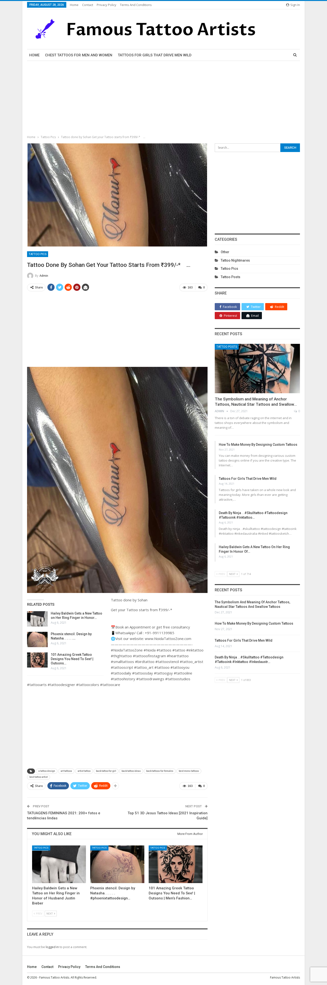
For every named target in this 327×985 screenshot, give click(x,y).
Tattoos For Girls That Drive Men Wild (155, 55)
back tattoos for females (159, 771)
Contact (87, 5)
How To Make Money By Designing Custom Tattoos (258, 444)
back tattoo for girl (106, 771)
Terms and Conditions (136, 5)
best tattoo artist (38, 777)
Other (225, 252)
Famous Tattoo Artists (285, 977)
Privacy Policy (106, 5)
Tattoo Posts (230, 277)
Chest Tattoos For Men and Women (78, 55)
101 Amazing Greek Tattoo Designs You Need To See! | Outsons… (72, 659)
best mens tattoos (189, 771)
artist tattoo (84, 771)
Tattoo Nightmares (235, 260)
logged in (52, 947)
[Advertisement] (163, 96)
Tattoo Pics (37, 254)
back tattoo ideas (131, 771)
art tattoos (66, 771)
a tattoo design (46, 771)
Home (74, 5)
